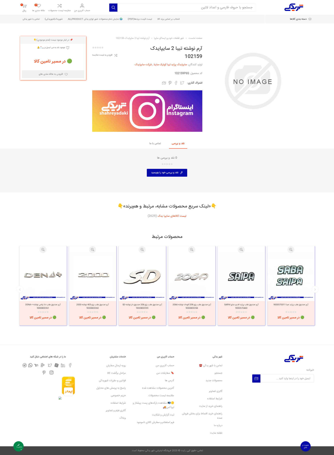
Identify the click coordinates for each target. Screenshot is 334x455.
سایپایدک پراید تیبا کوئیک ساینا (170, 64)
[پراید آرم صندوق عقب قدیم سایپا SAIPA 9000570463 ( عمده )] (257, 276)
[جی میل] (42, 365)
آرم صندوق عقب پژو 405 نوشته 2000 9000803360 (109, 306)
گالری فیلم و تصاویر (116, 410)
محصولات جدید (214, 380)
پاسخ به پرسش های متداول (111, 388)
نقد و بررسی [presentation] (178, 143)
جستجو (218, 373)
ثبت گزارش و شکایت (163, 415)
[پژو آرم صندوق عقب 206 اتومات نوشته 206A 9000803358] (208, 276)
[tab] (178, 144)
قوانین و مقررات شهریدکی (112, 380)
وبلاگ (122, 418)
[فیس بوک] (70, 365)
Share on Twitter (182, 83)
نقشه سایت (216, 433)
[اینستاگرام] (51, 372)
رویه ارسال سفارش (116, 365)
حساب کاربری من (82, 11)
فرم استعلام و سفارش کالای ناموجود (155, 422)
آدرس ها (169, 380)
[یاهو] (36, 365)
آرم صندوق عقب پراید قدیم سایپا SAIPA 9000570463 (258, 306)
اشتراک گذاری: (194, 83)
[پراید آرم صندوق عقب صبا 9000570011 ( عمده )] (307, 276)
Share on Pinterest (170, 83)
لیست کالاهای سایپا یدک (172, 216)
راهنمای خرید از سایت (210, 406)
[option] (307, 285)
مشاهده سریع (257, 249)
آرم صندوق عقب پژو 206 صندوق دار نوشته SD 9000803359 (158, 306)
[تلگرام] (25, 365)
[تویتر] (50, 365)
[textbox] (186, 7)
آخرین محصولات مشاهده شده (158, 388)
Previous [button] (315, 289)
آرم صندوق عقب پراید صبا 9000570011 (307, 304)
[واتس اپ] (30, 365)
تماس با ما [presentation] (155, 143)
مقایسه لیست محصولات (59, 11)
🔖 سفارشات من (165, 373)
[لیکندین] (63, 365)
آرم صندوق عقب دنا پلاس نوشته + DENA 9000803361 (59, 306)
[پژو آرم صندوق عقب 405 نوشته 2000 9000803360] (109, 276)
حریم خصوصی (118, 395)
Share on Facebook (176, 83)
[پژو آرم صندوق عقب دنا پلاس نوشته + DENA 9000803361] (59, 276)
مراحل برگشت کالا (116, 373)
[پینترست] (44, 372)
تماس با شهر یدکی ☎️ (210, 365)
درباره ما (218, 425)
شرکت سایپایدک (143, 64)
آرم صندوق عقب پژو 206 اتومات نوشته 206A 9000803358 (208, 306)
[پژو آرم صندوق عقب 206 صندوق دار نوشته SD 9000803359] (158, 276)
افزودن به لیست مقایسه (102, 55)
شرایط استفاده (214, 399)
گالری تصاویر (215, 391)
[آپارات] (56, 365)
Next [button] (19, 289)
